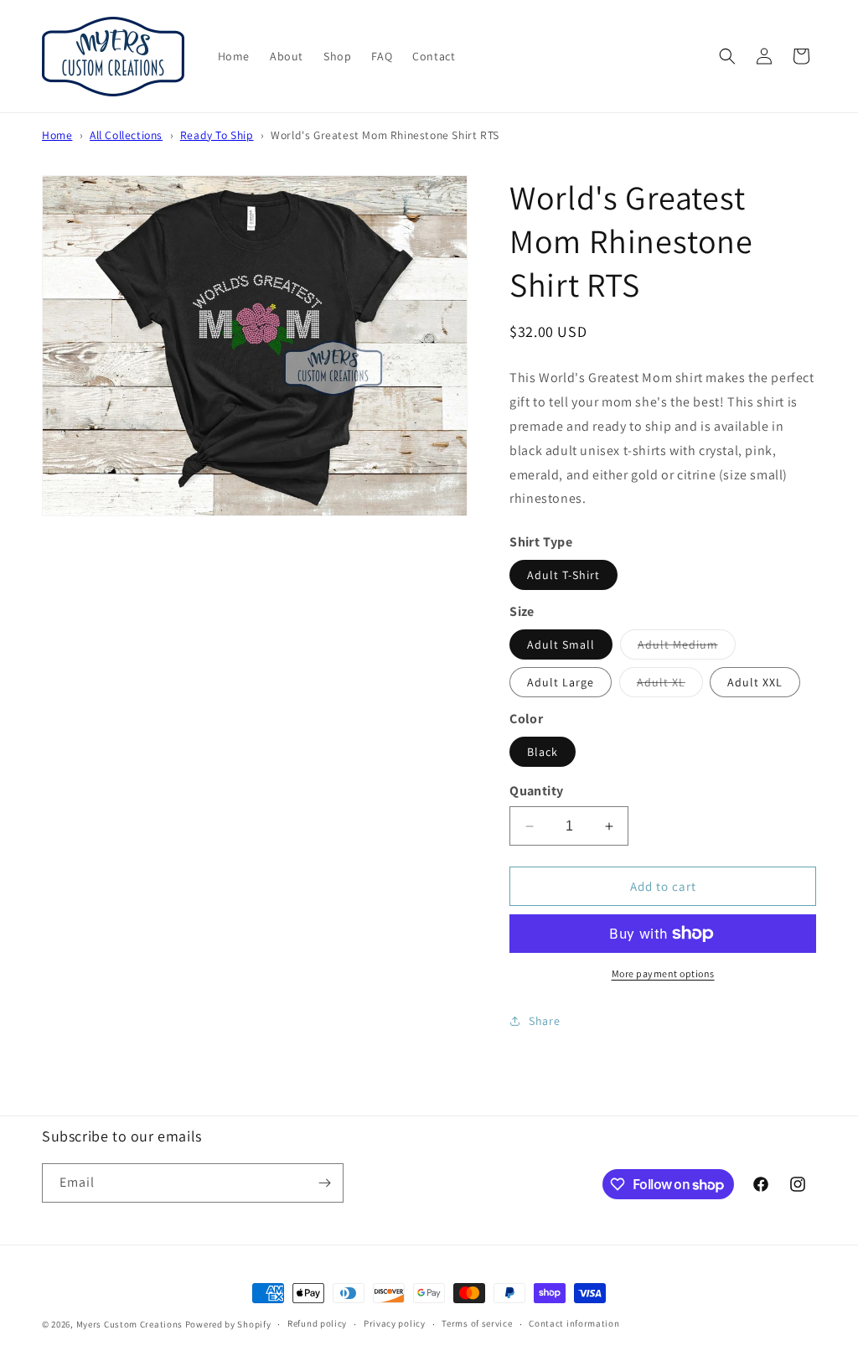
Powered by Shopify (228, 1324)
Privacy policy (395, 1323)
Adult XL (670, 685)
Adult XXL (755, 682)
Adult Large (560, 682)
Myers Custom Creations (129, 1324)
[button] (727, 56)
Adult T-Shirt (563, 574)
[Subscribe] (324, 1183)
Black (542, 751)
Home (57, 134)
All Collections (126, 134)
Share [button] (544, 1020)
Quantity (536, 791)
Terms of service (477, 1323)
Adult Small (561, 644)
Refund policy (317, 1323)
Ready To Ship (217, 134)
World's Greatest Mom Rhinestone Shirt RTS (385, 134)
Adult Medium (687, 648)
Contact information (574, 1323)
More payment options (663, 973)
